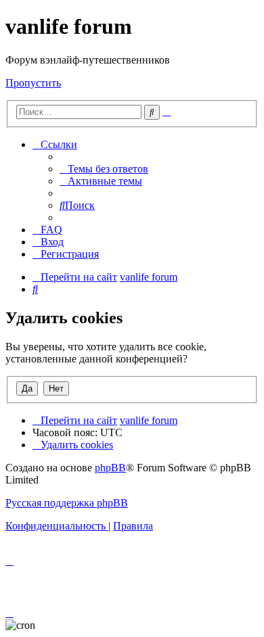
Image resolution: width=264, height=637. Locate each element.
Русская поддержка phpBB (66, 503)
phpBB (110, 467)
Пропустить (33, 83)
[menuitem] (104, 168)
